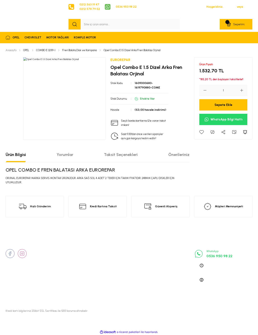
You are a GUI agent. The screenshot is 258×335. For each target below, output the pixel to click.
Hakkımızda (76, 251)
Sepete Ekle (223, 105)
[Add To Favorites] (201, 132)
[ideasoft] (108, 332)
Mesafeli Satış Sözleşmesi (127, 270)
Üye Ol (248, 6)
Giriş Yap (230, 6)
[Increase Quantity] (243, 90)
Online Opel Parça (164, 270)
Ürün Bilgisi (16, 154)
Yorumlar (65, 154)
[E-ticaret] (128, 332)
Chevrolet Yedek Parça (167, 282)
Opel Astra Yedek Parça (168, 257)
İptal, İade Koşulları (123, 276)
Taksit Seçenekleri (121, 154)
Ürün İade (117, 264)
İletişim (73, 257)
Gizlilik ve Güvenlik (122, 257)
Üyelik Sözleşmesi (122, 251)
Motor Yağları (161, 289)
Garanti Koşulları (121, 289)
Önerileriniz (178, 154)
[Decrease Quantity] (203, 90)
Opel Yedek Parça (164, 251)
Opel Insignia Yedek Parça (169, 276)
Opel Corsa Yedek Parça (168, 264)
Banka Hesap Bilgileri (124, 282)
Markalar (74, 264)
